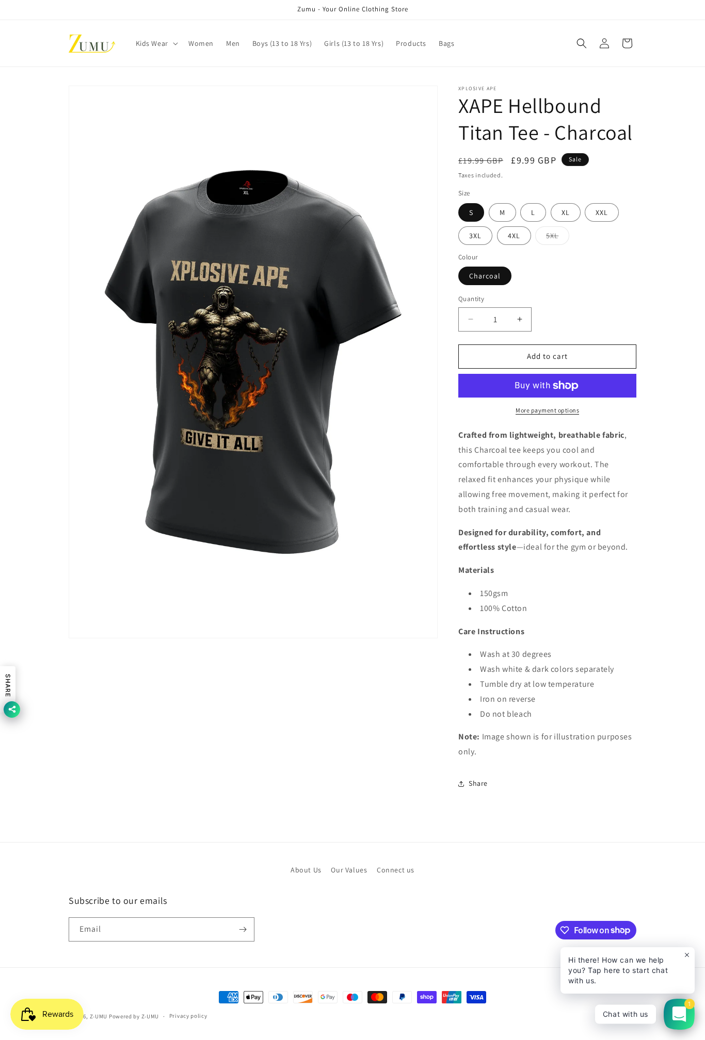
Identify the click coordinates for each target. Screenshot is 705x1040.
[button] (156, 43)
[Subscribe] (242, 929)
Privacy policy (188, 1015)
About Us (306, 869)
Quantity (471, 298)
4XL (514, 235)
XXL (602, 212)
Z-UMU (99, 1016)
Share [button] (478, 783)
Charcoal (485, 275)
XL (566, 212)
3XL (475, 235)
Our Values (349, 869)
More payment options (547, 410)
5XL (557, 237)
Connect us (395, 869)
